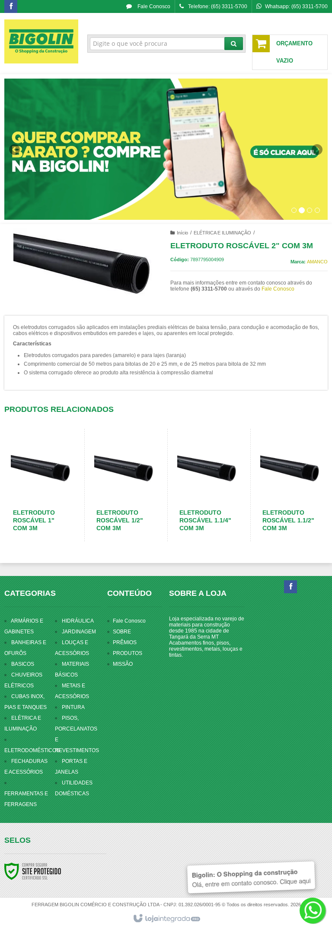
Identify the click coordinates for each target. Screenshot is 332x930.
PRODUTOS (127, 653)
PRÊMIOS (125, 642)
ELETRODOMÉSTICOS (32, 750)
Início (182, 232)
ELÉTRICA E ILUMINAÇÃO (222, 232)
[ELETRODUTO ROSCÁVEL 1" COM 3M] (40, 485)
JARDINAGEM (79, 632)
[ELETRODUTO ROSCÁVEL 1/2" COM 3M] (124, 485)
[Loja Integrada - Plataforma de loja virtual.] (166, 919)
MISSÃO (123, 664)
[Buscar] (233, 43)
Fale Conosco (153, 6)
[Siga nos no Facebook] (10, 7)
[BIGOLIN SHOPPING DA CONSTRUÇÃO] (41, 41)
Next (318, 146)
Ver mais (45, 507)
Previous (15, 149)
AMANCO (317, 261)
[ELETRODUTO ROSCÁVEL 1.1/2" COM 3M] (290, 485)
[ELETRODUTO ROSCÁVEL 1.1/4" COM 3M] (207, 485)
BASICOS (22, 664)
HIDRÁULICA (78, 621)
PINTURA (73, 707)
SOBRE (122, 632)
